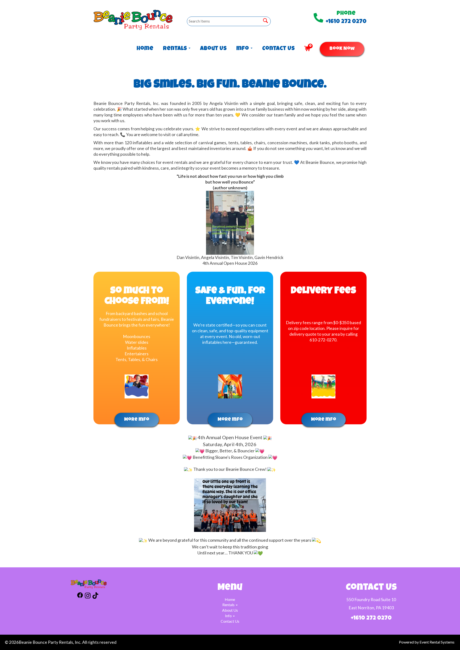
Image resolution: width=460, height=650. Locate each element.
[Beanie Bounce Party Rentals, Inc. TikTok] (95, 596)
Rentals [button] (175, 49)
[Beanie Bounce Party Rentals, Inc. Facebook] (80, 596)
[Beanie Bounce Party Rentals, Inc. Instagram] (88, 596)
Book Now (342, 48)
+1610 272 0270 (346, 22)
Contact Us (278, 49)
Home (145, 49)
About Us (213, 49)
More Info (136, 419)
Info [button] (243, 49)
